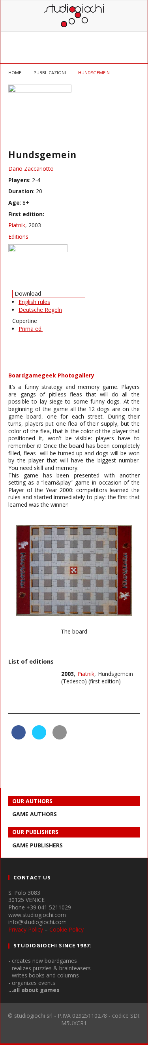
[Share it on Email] (59, 737)
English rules (34, 302)
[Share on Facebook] (18, 737)
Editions (18, 236)
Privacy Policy (25, 929)
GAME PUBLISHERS (37, 845)
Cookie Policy (66, 929)
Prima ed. (31, 328)
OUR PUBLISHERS (35, 832)
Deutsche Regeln (40, 309)
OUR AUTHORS (32, 801)
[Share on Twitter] (39, 737)
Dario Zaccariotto (31, 168)
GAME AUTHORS (34, 814)
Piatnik (16, 225)
